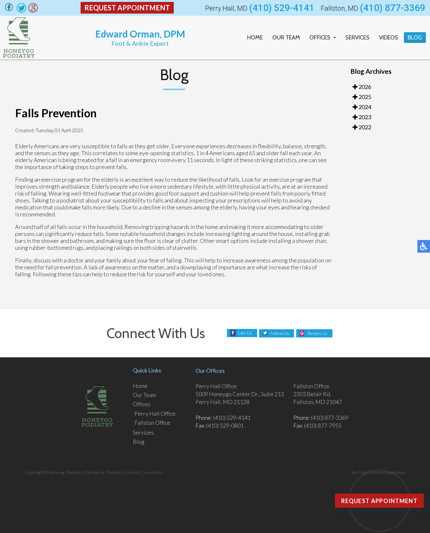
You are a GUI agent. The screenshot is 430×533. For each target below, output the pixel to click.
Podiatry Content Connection (135, 472)
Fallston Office (152, 422)
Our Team (286, 37)
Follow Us (279, 333)
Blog (415, 37)
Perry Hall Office (155, 413)
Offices (320, 37)
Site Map (359, 472)
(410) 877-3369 (392, 8)
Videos (388, 37)
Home (255, 37)
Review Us (317, 333)
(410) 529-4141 (281, 8)
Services (357, 37)
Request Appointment (127, 7)
